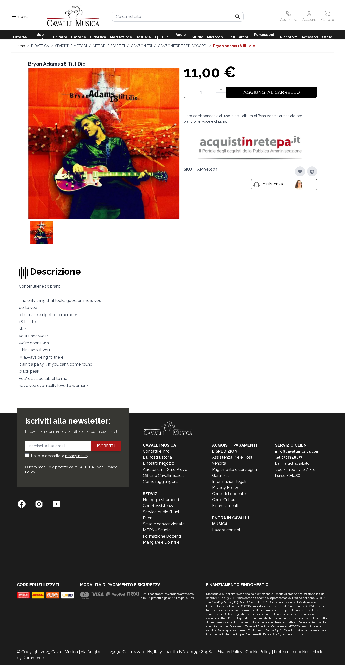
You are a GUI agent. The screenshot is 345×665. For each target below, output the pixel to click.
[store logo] (73, 16)
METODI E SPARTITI (109, 46)
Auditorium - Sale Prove (165, 469)
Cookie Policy (258, 651)
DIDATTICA (40, 46)
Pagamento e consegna (234, 469)
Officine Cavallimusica (163, 475)
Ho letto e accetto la (59, 456)
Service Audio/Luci (161, 511)
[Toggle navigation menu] (14, 17)
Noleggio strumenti (161, 499)
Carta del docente (229, 493)
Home (20, 46)
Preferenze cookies (291, 651)
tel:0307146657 (288, 457)
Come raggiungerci (160, 481)
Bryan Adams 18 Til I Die (234, 46)
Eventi (149, 518)
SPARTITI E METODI (71, 46)
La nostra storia (157, 457)
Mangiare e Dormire (161, 542)
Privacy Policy (225, 487)
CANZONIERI (141, 46)
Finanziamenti (225, 505)
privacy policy (76, 456)
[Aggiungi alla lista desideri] (300, 172)
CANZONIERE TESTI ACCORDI (182, 46)
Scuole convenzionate (164, 524)
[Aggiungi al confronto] (312, 172)
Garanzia (220, 475)
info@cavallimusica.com (297, 451)
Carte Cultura (224, 499)
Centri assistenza (159, 505)
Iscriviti (106, 446)
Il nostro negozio (158, 463)
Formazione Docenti (162, 536)
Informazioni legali (229, 481)
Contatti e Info (156, 451)
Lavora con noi (226, 530)
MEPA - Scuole (157, 530)
